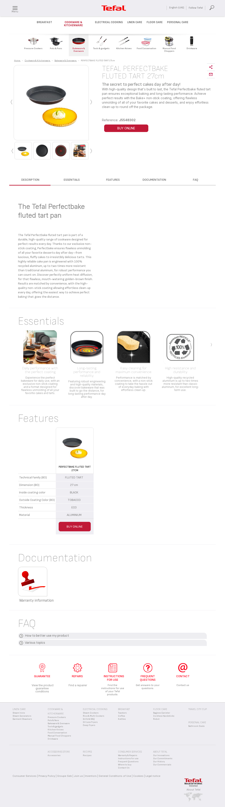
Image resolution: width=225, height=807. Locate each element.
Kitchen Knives (56, 729)
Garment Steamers (22, 719)
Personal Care (177, 22)
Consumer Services (24, 775)
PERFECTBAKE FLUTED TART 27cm (75, 468)
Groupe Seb (64, 775)
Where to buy (124, 764)
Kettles (122, 719)
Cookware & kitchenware (73, 23)
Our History (159, 761)
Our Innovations (161, 755)
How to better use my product (47, 636)
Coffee (121, 716)
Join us (78, 775)
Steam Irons (19, 713)
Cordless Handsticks (163, 716)
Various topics (35, 643)
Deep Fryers (89, 725)
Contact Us (123, 767)
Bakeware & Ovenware (59, 723)
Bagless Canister (161, 713)
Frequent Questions (128, 761)
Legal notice (152, 775)
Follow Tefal (196, 7)
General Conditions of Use (115, 775)
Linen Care (134, 22)
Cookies (138, 775)
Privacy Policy (46, 775)
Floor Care (155, 22)
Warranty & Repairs (127, 755)
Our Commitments (162, 758)
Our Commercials (162, 764)
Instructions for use (128, 758)
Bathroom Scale (196, 726)
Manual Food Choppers (59, 735)
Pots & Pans (53, 720)
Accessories (54, 755)
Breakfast (44, 22)
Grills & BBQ (89, 719)
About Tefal (193, 789)
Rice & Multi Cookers (93, 716)
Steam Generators (22, 716)
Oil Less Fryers (90, 722)
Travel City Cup (197, 709)
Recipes (87, 755)
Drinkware (53, 739)
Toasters (122, 713)
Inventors (91, 775)
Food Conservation (57, 732)
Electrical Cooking (109, 22)
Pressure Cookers (57, 717)
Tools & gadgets (55, 726)
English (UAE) (176, 7)
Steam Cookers (90, 713)
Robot (156, 719)
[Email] (211, 74)
